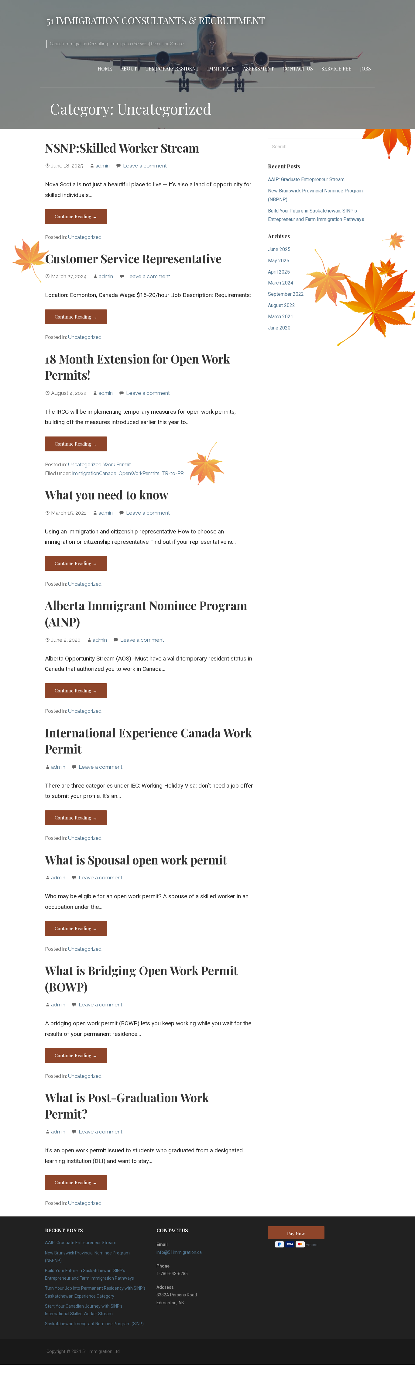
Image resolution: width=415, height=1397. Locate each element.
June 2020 (279, 328)
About (129, 68)
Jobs (365, 68)
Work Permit (117, 464)
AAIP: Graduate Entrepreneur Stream (306, 179)
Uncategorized (84, 237)
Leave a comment (145, 166)
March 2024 (280, 283)
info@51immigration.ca (179, 1252)
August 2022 (281, 305)
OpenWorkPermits (138, 473)
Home (105, 68)
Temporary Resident (172, 68)
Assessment (258, 68)
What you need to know (106, 494)
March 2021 (280, 316)
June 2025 (279, 249)
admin (102, 166)
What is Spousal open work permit (136, 860)
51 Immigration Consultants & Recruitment (155, 20)
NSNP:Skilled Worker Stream (122, 148)
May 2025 (278, 261)
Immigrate (221, 68)
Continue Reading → (76, 216)
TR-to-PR (173, 473)
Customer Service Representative (133, 258)
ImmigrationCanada (94, 473)
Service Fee (336, 68)
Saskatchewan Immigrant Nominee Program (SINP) (94, 1323)
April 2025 (279, 272)
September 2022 (286, 294)
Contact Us (298, 68)
